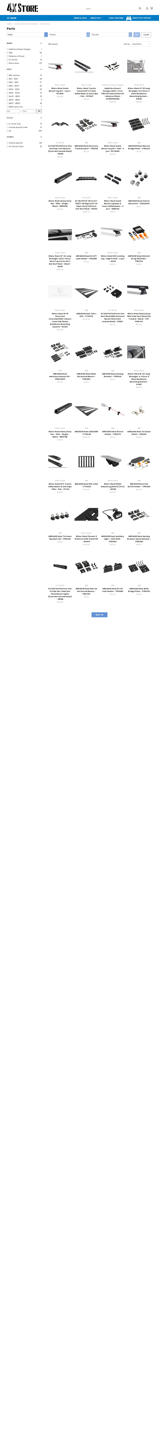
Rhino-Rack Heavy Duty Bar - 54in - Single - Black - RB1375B (60, 434)
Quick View (60, 63)
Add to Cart (60, 68)
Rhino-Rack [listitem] (14, 63)
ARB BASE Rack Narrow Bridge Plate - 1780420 (139, 147)
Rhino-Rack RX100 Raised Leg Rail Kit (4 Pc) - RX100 (112, 486)
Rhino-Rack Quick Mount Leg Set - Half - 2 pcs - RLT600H (112, 148)
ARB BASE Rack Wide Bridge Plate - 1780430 (139, 590)
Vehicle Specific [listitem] (16, 143)
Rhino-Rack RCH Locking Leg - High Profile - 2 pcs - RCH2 (112, 259)
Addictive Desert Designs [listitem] (20, 49)
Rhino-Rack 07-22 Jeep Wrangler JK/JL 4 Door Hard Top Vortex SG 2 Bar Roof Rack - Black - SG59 (60, 261)
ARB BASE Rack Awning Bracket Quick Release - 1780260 (139, 539)
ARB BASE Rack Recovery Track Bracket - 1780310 (86, 147)
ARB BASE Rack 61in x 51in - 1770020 (86, 485)
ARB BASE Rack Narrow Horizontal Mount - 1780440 (86, 591)
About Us (95, 18)
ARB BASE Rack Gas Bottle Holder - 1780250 (139, 485)
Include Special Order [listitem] (18, 127)
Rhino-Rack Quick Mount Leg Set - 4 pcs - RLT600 (60, 91)
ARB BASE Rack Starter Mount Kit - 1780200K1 (139, 202)
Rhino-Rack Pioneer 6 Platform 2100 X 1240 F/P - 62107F (86, 539)
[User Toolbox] (147, 8)
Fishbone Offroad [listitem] (16, 56)
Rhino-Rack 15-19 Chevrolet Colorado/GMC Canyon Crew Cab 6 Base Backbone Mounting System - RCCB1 (60, 320)
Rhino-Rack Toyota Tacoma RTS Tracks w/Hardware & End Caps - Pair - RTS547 (86, 92)
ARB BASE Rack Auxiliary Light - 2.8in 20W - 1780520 (112, 539)
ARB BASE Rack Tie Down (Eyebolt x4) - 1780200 (60, 537)
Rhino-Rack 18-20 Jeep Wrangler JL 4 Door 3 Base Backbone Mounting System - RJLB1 (139, 379)
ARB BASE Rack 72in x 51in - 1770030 (86, 315)
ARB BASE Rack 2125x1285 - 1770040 (86, 432)
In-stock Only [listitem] (15, 124)
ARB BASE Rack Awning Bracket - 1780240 (112, 375)
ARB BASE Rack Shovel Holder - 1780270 (112, 432)
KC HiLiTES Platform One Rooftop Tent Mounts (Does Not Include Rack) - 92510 (60, 150)
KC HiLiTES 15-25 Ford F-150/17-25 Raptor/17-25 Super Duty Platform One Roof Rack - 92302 (86, 205)
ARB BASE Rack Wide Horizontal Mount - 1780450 (86, 376)
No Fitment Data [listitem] (16, 146)
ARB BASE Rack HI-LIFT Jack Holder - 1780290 (86, 257)
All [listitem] (10, 131)
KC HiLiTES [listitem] (13, 59)
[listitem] (24, 75)
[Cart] (151, 8)
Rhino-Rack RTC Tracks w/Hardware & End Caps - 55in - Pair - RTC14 (60, 486)
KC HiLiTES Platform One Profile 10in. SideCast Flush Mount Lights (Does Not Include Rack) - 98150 (60, 593)
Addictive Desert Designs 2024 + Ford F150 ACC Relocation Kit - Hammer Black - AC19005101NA (112, 93)
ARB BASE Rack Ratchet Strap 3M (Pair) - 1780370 (139, 259)
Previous (152, 1446)
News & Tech (80, 18)
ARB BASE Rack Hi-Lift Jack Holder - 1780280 (112, 590)
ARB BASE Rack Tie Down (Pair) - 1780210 (139, 432)
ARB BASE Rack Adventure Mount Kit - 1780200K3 (60, 376)
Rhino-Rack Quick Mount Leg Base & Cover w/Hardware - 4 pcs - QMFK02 (112, 205)
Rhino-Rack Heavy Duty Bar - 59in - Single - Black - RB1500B (60, 203)
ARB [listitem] (10, 52)
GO (39, 111)
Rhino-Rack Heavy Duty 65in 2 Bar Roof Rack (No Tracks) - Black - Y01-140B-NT (139, 317)
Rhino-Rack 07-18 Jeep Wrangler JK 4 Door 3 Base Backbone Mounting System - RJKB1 (139, 93)
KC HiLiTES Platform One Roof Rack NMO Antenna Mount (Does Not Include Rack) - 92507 (112, 317)
